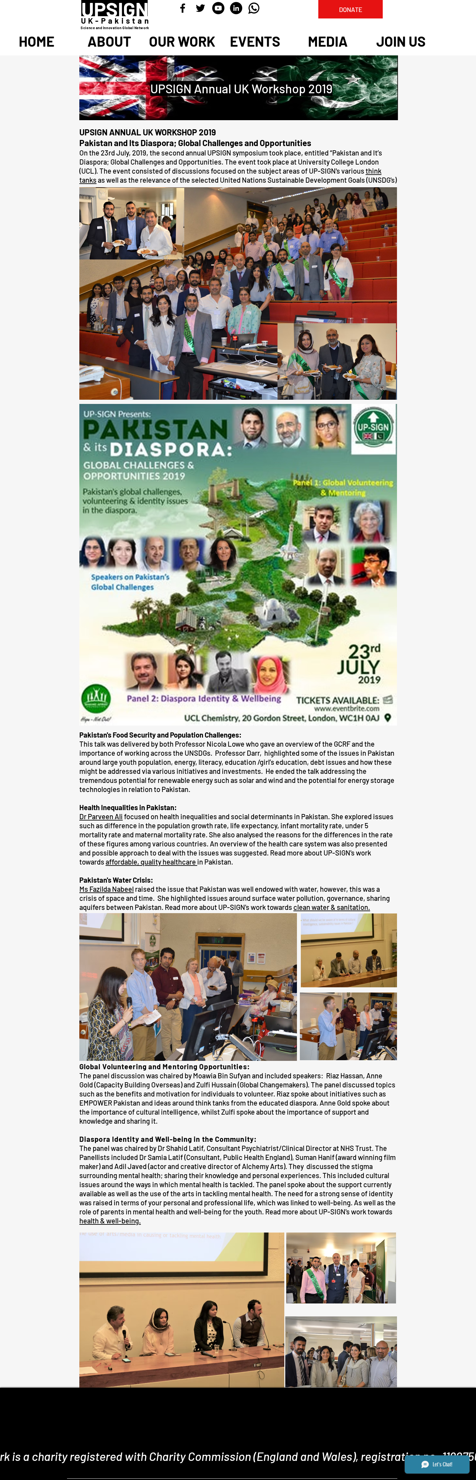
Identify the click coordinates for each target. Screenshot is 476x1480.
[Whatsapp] (254, 8)
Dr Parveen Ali (101, 816)
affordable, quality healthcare (151, 861)
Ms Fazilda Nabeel (106, 889)
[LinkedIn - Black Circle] (236, 8)
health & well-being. (110, 1220)
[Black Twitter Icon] (200, 8)
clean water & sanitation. (331, 907)
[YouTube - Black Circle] (218, 8)
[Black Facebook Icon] (182, 8)
